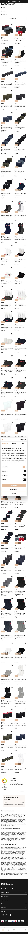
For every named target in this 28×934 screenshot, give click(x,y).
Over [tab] (23, 443)
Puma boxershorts (16, 858)
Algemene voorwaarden (7, 927)
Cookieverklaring (22, 927)
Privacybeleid (13, 927)
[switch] (24, 471)
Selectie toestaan (14, 489)
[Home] (8, 4)
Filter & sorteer (13, 18)
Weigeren (14, 493)
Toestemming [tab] (5, 443)
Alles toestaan (14, 485)
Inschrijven (22, 802)
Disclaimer (17, 927)
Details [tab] (14, 443)
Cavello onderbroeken (12, 861)
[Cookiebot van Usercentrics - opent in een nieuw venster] (20, 440)
